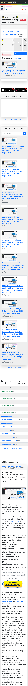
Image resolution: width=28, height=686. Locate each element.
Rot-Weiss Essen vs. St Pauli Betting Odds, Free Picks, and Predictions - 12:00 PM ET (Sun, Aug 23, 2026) (13, 172)
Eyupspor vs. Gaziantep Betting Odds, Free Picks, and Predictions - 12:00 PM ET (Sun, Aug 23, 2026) (13, 220)
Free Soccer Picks (6, 75)
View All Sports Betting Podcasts (14, 119)
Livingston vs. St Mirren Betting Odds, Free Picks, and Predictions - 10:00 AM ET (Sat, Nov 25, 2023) (14, 72)
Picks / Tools (20, 54)
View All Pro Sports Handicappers (14, 448)
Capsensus (14, 34)
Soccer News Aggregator (19, 25)
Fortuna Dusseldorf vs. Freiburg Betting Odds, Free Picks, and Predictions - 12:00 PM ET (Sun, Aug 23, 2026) (12, 195)
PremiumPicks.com (6, 574)
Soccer (20, 466)
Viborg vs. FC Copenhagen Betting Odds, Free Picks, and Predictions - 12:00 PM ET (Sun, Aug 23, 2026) (13, 243)
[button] (25, 2)
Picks (5, 31)
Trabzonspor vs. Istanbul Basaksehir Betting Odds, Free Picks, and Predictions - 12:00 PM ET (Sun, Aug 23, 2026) (13, 266)
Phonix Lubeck (7, 602)
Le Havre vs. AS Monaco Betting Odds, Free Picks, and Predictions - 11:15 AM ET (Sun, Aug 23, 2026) (13, 356)
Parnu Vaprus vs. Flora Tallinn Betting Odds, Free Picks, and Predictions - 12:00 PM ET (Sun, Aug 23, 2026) (13, 149)
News (21, 34)
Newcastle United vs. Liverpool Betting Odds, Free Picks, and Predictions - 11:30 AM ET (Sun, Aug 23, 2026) (12, 333)
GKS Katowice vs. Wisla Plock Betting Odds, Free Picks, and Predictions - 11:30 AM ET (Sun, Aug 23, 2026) (13, 289)
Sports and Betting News (13, 466)
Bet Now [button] (23, 19)
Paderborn (19, 602)
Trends (11, 31)
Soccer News (10, 25)
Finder (17, 31)
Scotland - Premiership (8, 53)
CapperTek (4, 25)
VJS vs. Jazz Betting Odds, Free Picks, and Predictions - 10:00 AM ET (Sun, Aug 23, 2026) (12, 311)
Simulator (5, 34)
